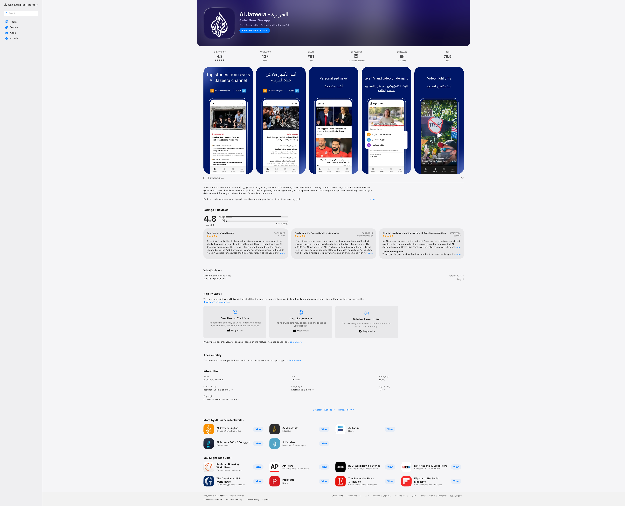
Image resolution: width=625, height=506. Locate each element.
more (372, 199)
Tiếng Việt (442, 496)
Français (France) (401, 496)
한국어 (413, 496)
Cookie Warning (252, 499)
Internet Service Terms (212, 499)
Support (265, 499)
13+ (381, 389)
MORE (282, 253)
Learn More (296, 342)
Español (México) (354, 496)
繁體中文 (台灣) (456, 496)
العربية (367, 496)
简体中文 (386, 496)
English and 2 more (301, 389)
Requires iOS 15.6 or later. (216, 389)
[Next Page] (467, 120)
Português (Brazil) (427, 496)
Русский (376, 496)
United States (337, 496)
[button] (21, 21)
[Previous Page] (200, 120)
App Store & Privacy (234, 499)
